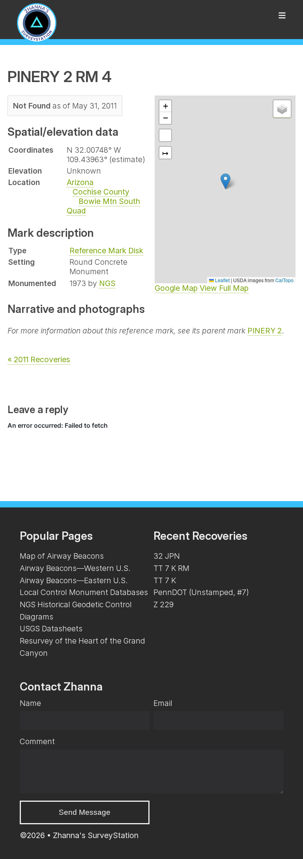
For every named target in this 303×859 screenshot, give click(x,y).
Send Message (84, 812)
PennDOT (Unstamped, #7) (201, 592)
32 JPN (166, 556)
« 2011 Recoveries (38, 359)
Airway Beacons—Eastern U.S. (74, 580)
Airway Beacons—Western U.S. (75, 568)
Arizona (80, 182)
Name (30, 703)
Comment (37, 741)
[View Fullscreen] (165, 135)
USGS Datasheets (51, 628)
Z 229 (163, 604)
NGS (107, 283)
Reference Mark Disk (106, 250)
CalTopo (284, 280)
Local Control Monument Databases (84, 592)
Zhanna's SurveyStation (95, 835)
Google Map (176, 288)
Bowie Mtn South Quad (103, 206)
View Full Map (224, 288)
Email (162, 703)
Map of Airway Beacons (62, 556)
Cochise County (101, 192)
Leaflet (222, 280)
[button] (225, 181)
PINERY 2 (264, 330)
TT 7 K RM (171, 568)
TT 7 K (164, 580)
